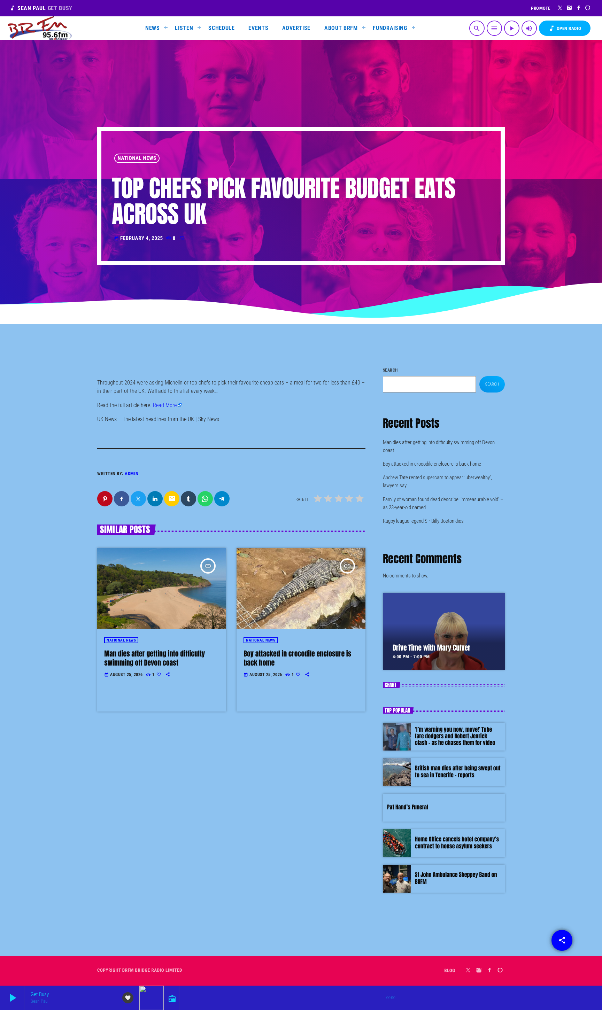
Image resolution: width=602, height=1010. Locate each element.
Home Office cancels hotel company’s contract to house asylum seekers (457, 842)
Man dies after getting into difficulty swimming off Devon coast (154, 658)
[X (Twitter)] (560, 8)
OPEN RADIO (564, 28)
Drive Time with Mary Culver (431, 647)
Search (390, 370)
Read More (165, 405)
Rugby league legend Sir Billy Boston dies (423, 521)
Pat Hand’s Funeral (407, 807)
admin (132, 473)
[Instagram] (569, 8)
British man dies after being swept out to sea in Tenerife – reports (458, 771)
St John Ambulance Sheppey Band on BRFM (456, 878)
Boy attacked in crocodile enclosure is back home (297, 658)
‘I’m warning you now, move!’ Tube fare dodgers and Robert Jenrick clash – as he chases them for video (455, 736)
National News (137, 158)
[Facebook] (579, 8)
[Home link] (40, 28)
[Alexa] (588, 8)
